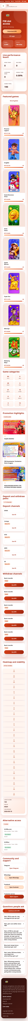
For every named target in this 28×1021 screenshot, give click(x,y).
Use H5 (14, 514)
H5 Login (12, 36)
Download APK (12, 31)
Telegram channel (7, 1003)
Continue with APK (14, 911)
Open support (14, 896)
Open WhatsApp (14, 877)
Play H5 (5, 1001)
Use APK (14, 585)
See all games (14, 101)
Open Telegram (14, 868)
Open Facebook (14, 887)
